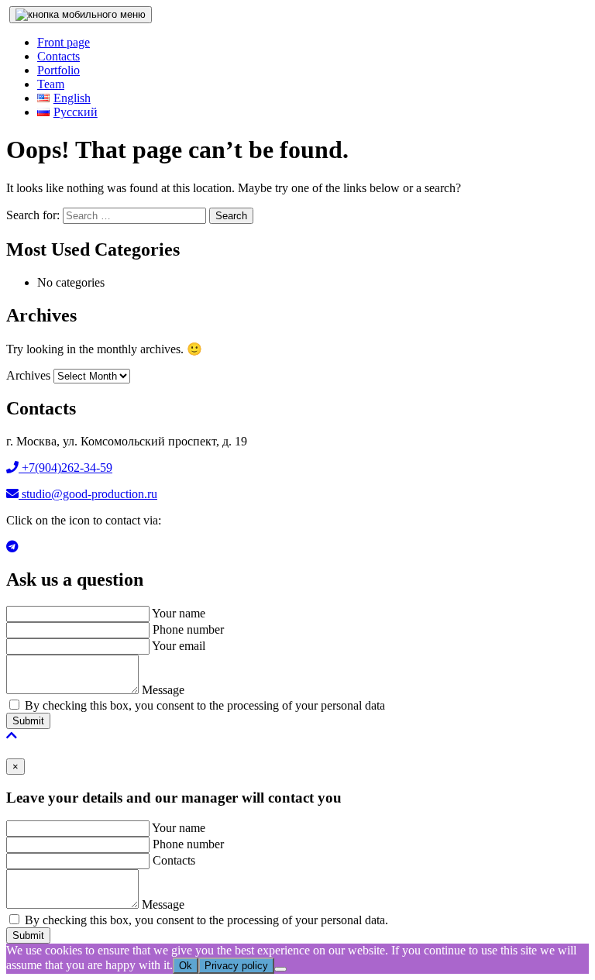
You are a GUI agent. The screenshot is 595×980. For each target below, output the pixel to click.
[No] (280, 969)
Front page (63, 42)
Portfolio (58, 70)
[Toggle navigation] (80, 14)
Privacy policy (236, 965)
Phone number (188, 629)
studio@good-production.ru (88, 493)
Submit (28, 721)
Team (50, 84)
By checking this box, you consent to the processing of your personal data (205, 705)
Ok (185, 965)
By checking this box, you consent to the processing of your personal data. (206, 920)
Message (163, 689)
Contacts (58, 56)
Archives (28, 375)
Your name (178, 613)
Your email (178, 645)
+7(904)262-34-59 (65, 467)
